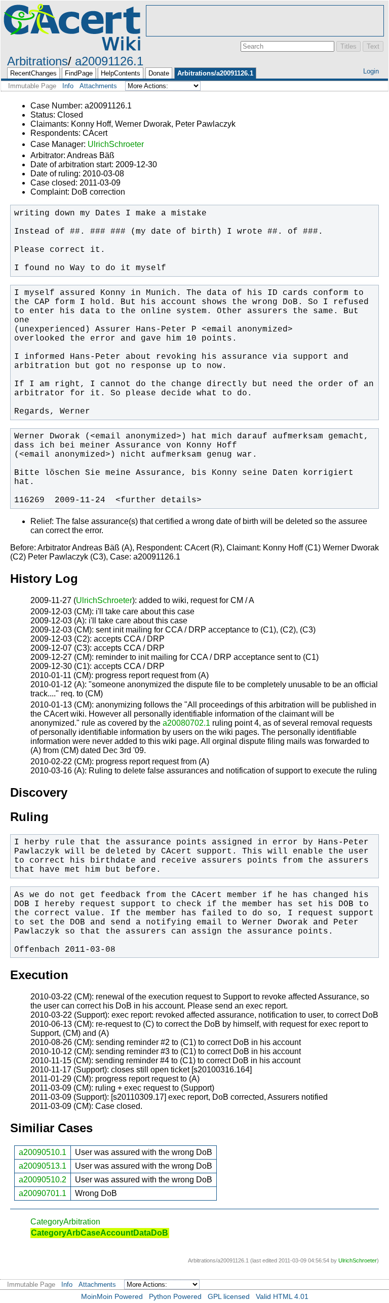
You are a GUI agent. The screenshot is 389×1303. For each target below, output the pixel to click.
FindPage (79, 73)
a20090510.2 (42, 1179)
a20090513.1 (42, 1166)
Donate (158, 73)
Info (67, 86)
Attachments (98, 86)
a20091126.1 (109, 61)
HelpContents (120, 73)
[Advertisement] (264, 21)
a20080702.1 (186, 723)
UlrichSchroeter (116, 144)
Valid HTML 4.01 (282, 1296)
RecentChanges (33, 73)
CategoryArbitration (65, 1221)
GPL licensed (229, 1296)
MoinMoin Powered (112, 1296)
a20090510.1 (42, 1152)
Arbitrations (37, 61)
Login (371, 71)
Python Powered (175, 1296)
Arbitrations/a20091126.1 (215, 73)
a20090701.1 (42, 1193)
